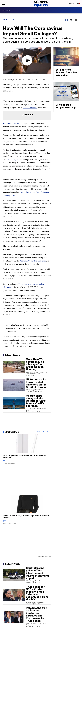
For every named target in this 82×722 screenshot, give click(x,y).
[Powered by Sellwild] (48, 556)
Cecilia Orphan (13, 159)
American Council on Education (33, 260)
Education (9, 20)
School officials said (11, 123)
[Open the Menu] (4, 3)
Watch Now (73, 4)
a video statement (30, 107)
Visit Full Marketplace (44, 432)
